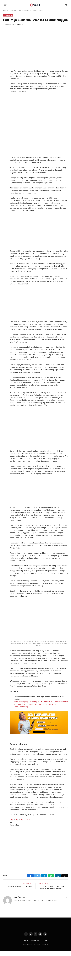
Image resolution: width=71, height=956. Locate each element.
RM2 (11, 820)
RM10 (22, 820)
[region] (39, 124)
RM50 (28, 820)
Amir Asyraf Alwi (18, 24)
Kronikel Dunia (8, 15)
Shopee (44, 940)
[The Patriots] (35, 5)
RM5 (16, 820)
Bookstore (35, 940)
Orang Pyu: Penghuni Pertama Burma (20, 886)
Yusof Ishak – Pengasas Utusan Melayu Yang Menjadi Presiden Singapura (52, 887)
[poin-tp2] (39, 734)
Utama (26, 940)
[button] (5, 5)
